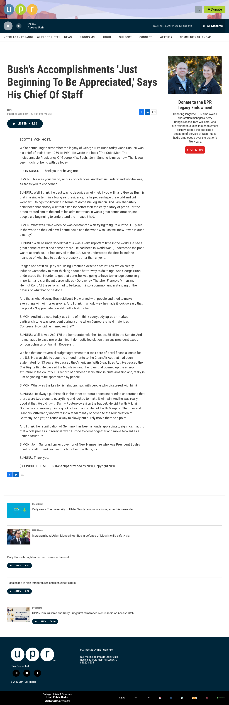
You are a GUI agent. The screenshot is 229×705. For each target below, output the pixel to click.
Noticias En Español (18, 37)
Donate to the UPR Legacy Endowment (195, 104)
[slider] (24, 26)
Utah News (37, 504)
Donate (216, 9)
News (68, 37)
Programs (87, 37)
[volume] (19, 26)
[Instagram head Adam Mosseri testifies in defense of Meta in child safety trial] (18, 536)
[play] (8, 26)
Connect (145, 37)
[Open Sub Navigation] (74, 37)
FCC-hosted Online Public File (96, 649)
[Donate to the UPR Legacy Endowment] (195, 75)
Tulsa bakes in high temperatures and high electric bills (41, 583)
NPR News (37, 530)
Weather (166, 37)
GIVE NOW (195, 150)
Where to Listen (49, 37)
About (107, 37)
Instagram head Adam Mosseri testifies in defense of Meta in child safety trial (81, 535)
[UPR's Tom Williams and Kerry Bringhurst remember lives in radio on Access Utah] (18, 614)
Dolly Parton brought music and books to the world (38, 557)
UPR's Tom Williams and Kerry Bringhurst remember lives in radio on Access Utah (83, 613)
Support (125, 37)
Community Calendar (195, 37)
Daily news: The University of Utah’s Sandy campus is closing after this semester (82, 509)
